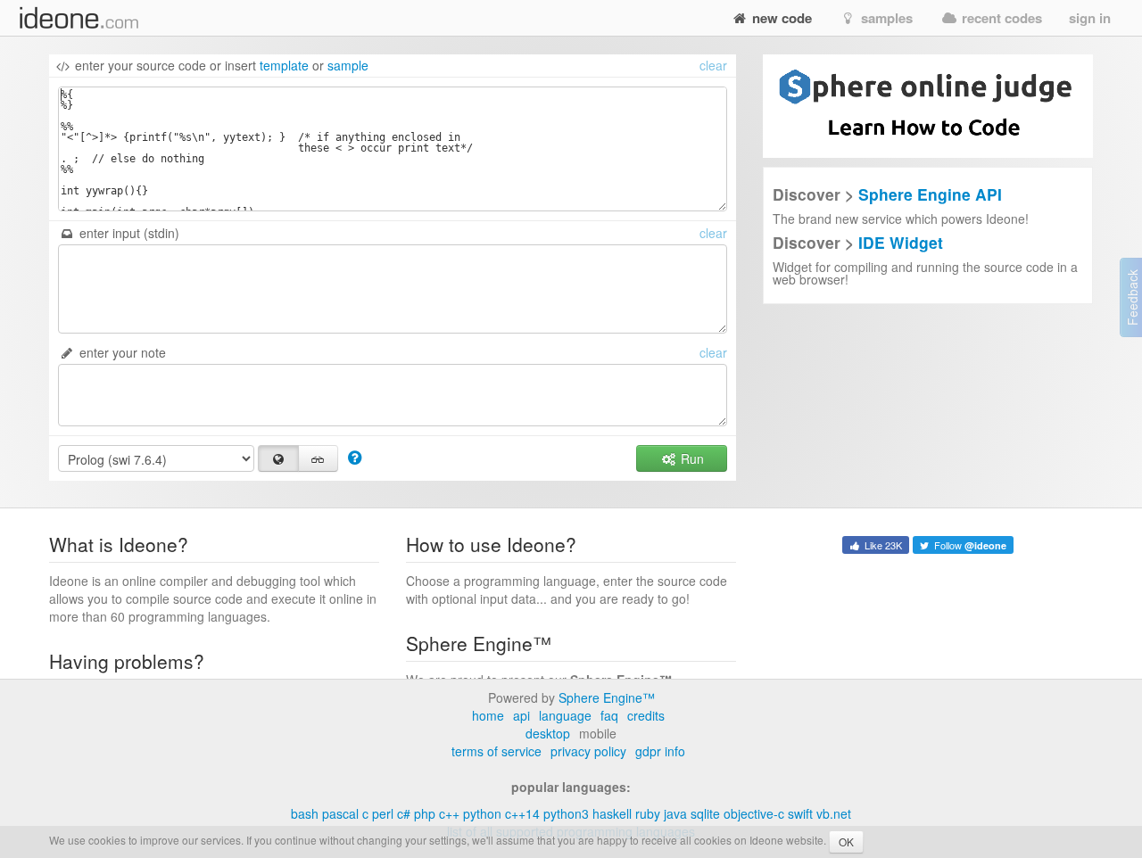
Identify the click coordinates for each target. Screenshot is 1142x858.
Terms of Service (496, 751)
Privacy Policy (588, 751)
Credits (646, 715)
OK (846, 841)
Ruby (647, 813)
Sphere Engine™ (607, 697)
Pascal (340, 813)
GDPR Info (660, 751)
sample (347, 65)
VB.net (833, 813)
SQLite (705, 813)
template (284, 65)
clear (713, 65)
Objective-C (754, 813)
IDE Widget (900, 242)
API (521, 715)
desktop (547, 733)
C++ (449, 813)
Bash (305, 813)
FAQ (609, 715)
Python (482, 813)
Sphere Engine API (930, 194)
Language (565, 715)
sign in (1090, 18)
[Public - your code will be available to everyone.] (278, 458)
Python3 (566, 813)
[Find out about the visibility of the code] (355, 456)
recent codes (1000, 18)
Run (690, 458)
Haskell (612, 813)
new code (780, 18)
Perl (382, 813)
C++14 (522, 813)
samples (885, 18)
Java (675, 813)
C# (403, 813)
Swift (800, 813)
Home (488, 715)
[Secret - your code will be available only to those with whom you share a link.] (318, 458)
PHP (424, 813)
